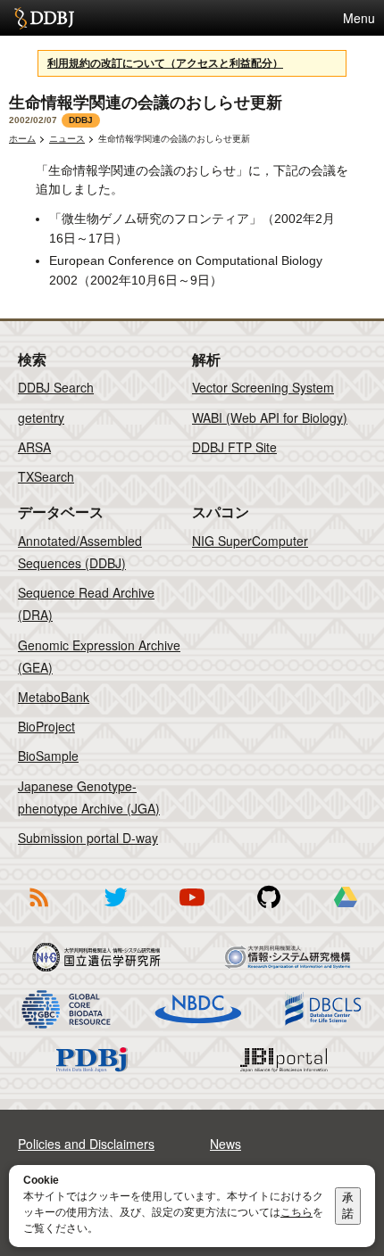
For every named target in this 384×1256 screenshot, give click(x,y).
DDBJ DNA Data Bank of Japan (44, 18)
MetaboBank (53, 697)
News (225, 1144)
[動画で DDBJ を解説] (192, 910)
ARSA (34, 447)
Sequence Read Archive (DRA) (86, 603)
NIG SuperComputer (250, 541)
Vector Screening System (263, 387)
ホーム (22, 139)
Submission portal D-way (88, 838)
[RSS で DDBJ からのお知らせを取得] (38, 910)
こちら (296, 1212)
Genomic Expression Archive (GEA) (99, 656)
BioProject (46, 726)
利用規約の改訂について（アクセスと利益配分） (165, 63)
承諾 (348, 1205)
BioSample (48, 755)
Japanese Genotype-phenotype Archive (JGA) (89, 797)
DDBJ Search (56, 387)
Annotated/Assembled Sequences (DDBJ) (80, 552)
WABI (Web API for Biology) (269, 417)
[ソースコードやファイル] (269, 910)
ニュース (67, 139)
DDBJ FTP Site (234, 447)
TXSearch (46, 476)
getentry (41, 417)
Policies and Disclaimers (86, 1144)
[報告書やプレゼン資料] (345, 910)
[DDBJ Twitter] (115, 910)
